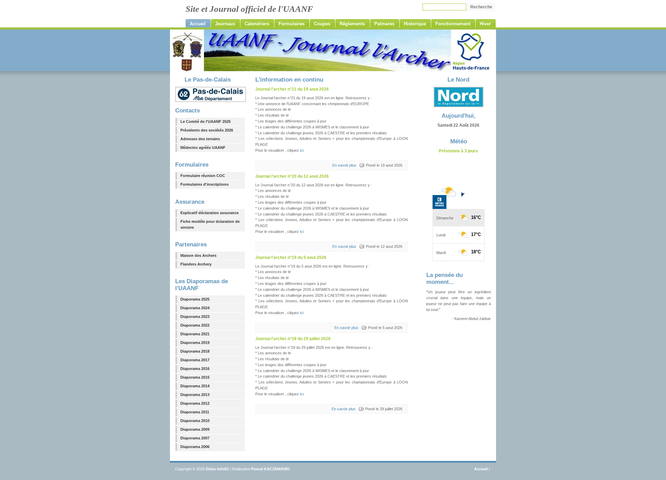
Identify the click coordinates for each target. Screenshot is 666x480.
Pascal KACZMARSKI (270, 469)
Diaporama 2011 (194, 412)
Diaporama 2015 (195, 377)
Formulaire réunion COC (202, 176)
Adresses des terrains (200, 139)
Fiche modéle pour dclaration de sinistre (210, 224)
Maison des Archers (198, 255)
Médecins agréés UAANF (202, 147)
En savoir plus (344, 165)
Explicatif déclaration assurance (209, 213)
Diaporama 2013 (195, 395)
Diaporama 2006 (195, 447)
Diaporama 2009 (195, 429)
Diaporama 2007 (195, 438)
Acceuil (481, 469)
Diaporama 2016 (195, 369)
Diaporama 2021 (195, 334)
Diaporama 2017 (195, 360)
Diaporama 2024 (195, 308)
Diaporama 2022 (195, 325)
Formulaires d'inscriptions (204, 184)
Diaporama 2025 (195, 299)
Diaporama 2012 (195, 403)
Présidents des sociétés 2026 (206, 130)
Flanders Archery (196, 264)
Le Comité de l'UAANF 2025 (205, 121)
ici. (302, 150)
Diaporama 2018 (195, 351)
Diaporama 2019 (195, 342)
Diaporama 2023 (195, 316)
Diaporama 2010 (195, 421)
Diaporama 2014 (195, 386)
